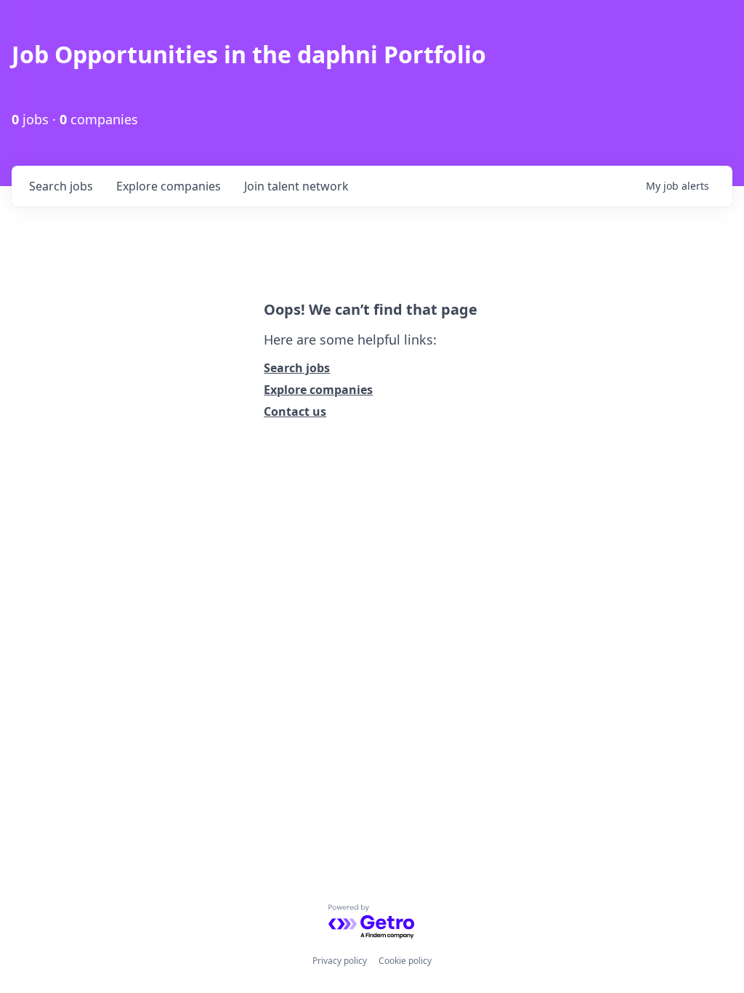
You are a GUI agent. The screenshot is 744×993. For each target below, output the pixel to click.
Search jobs (297, 368)
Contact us (295, 411)
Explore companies (318, 390)
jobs (61, 186)
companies (168, 186)
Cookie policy (405, 960)
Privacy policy (339, 960)
